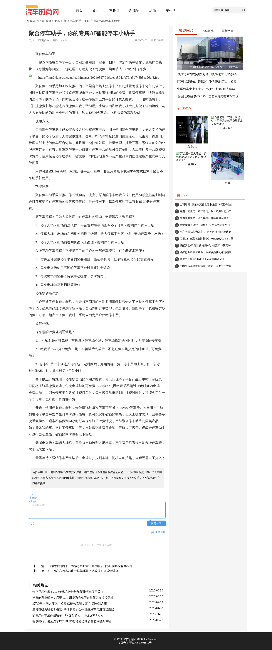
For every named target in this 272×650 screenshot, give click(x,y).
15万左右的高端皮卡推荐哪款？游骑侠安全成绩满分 (84, 570)
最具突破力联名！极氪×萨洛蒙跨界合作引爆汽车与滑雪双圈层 (73, 609)
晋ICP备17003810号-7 (141, 642)
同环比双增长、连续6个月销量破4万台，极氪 (206, 81)
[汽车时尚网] (43, 14)
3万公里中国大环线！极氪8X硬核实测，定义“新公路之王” (70, 603)
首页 (79, 10)
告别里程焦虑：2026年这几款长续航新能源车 (205, 211)
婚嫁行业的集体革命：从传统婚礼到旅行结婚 (205, 252)
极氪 (227, 183)
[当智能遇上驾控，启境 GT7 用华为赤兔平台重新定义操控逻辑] (227, 124)
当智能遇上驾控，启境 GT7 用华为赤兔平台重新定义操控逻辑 (72, 597)
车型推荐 (184, 108)
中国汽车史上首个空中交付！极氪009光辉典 (206, 88)
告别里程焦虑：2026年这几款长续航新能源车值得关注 (67, 591)
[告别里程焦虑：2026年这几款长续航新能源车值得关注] (192, 143)
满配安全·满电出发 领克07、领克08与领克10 (205, 245)
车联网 (114, 10)
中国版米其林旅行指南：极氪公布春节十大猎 (205, 266)
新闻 (96, 10)
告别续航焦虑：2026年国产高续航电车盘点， (205, 218)
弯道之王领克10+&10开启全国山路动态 (202, 259)
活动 (152, 10)
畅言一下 (156, 523)
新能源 (134, 10)
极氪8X (192, 164)
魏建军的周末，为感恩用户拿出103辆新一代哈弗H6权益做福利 (91, 566)
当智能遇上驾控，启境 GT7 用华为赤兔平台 (205, 225)
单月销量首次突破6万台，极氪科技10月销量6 (206, 74)
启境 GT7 (227, 128)
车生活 (171, 10)
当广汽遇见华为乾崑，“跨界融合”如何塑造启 (205, 231)
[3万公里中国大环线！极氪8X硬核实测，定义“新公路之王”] (192, 160)
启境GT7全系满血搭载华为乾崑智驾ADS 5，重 (206, 238)
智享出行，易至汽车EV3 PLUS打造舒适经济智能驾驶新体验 (71, 621)
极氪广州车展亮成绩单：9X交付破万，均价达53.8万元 (67, 615)
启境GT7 (192, 146)
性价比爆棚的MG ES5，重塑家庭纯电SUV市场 (207, 96)
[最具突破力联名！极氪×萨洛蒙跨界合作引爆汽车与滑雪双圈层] (227, 179)
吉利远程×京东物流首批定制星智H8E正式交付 (206, 204)
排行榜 (182, 196)
